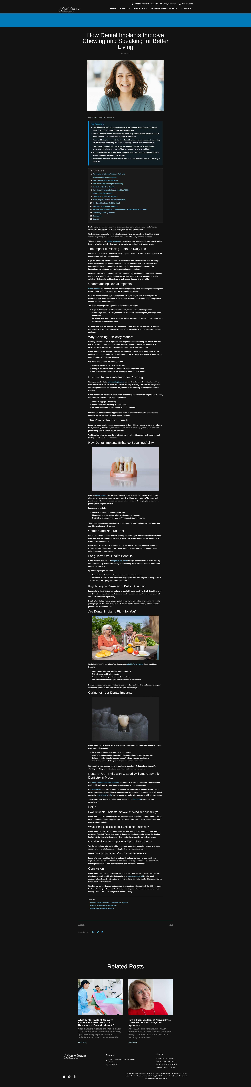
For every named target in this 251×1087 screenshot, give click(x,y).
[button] (93, 932)
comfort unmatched (135, 876)
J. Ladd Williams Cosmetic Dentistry (104, 782)
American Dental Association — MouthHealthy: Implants (109, 902)
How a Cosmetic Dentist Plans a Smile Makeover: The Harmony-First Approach (149, 1023)
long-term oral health (119, 561)
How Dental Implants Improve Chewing (108, 184)
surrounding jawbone (116, 382)
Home (113, 8)
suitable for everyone (134, 664)
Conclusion (97, 216)
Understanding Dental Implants (105, 177)
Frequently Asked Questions (104, 213)
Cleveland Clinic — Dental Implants (102, 908)
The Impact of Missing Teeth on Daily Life (109, 174)
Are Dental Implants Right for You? (106, 203)
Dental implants (94, 289)
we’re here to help (105, 795)
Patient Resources (163, 8)
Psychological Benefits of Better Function (109, 200)
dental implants (114, 241)
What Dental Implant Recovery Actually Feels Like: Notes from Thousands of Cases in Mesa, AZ (96, 1023)
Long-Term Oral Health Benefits (105, 196)
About (124, 8)
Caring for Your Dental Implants (105, 206)
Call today (137, 799)
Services (139, 8)
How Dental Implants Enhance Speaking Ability (111, 190)
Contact (186, 8)
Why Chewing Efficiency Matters (105, 180)
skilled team (96, 789)
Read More (82, 1042)
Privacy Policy (162, 1078)
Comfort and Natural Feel (102, 193)
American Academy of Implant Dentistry (103, 905)
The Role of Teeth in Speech (103, 187)
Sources (96, 219)
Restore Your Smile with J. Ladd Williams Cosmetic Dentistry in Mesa (120, 209)
